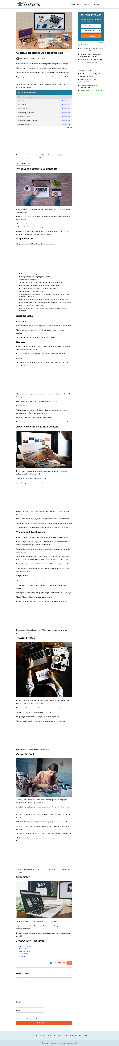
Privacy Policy (58, 1035)
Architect (22, 956)
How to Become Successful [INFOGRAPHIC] (88, 81)
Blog (49, 1035)
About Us (34, 1035)
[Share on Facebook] (51, 963)
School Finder (83, 1035)
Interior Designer (25, 946)
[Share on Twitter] (55, 963)
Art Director (23, 953)
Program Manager (25, 951)
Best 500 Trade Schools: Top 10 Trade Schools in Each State (91, 75)
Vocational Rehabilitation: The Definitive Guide (89, 86)
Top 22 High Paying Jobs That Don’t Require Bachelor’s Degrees (90, 55)
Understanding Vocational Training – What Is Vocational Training (91, 61)
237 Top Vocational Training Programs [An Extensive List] (91, 50)
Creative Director (25, 949)
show (28, 163)
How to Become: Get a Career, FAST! (91, 91)
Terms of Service (71, 1035)
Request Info (66, 100)
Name (18, 1002)
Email (18, 1010)
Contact (42, 1035)
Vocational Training (59, 1043)
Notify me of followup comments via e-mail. (31, 1019)
